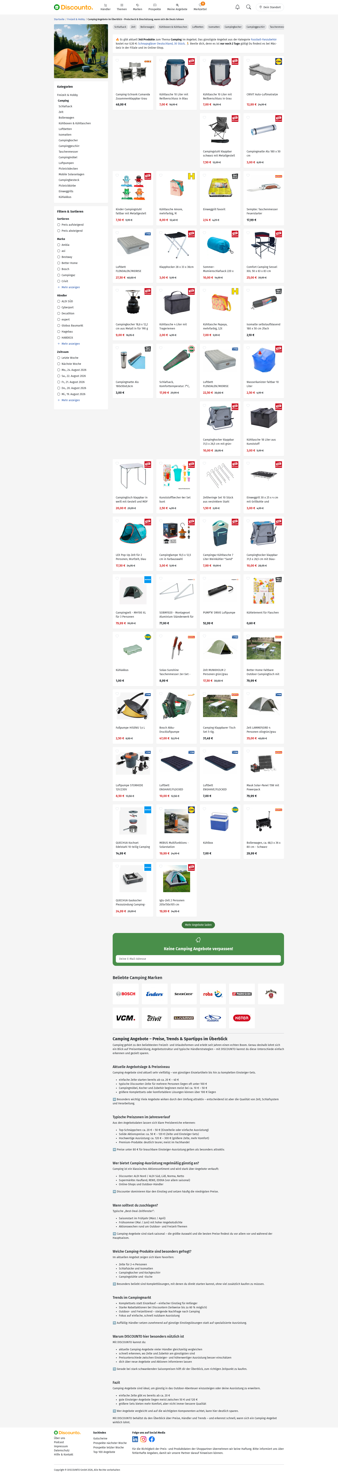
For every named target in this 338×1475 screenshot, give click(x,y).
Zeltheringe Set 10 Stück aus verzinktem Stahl (218, 499)
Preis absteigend (72, 231)
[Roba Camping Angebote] (213, 994)
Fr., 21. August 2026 (72, 382)
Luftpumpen (66, 163)
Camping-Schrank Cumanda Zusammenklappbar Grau (133, 96)
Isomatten (65, 134)
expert (65, 319)
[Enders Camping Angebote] (155, 994)
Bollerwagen (66, 117)
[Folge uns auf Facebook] (152, 1439)
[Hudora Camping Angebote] (213, 1018)
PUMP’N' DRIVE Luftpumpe (219, 612)
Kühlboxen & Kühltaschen (75, 123)
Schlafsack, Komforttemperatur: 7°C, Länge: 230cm (174, 384)
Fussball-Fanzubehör (264, 39)
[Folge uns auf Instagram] (143, 1439)
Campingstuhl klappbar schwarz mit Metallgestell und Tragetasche (219, 154)
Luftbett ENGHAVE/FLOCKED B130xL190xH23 (171, 788)
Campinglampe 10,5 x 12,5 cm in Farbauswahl (175, 557)
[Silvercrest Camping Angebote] (184, 994)
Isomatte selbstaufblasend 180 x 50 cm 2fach (263, 326)
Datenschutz (61, 1450)
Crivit (64, 281)
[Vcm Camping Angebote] (126, 1018)
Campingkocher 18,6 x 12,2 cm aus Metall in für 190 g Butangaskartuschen (132, 327)
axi (63, 251)
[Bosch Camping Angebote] (126, 994)
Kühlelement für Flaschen (263, 612)
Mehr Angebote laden (198, 925)
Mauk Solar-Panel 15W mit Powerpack (263, 787)
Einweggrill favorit (214, 209)
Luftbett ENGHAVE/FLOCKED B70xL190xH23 (215, 788)
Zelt (61, 112)
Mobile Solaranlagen (71, 174)
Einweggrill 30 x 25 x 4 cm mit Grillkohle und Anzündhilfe (262, 500)
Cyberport (67, 307)
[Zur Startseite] (75, 7)
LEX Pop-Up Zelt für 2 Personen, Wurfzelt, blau (131, 557)
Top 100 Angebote (104, 1452)
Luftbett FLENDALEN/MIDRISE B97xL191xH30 (215, 384)
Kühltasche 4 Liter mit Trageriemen (173, 326)
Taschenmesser (68, 151)
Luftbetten (65, 129)
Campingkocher (68, 140)
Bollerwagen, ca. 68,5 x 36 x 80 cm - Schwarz (263, 845)
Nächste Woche (71, 364)
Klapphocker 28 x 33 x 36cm (176, 267)
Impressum (61, 1446)
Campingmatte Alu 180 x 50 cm (263, 153)
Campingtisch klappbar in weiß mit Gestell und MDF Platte (132, 500)
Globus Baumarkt (72, 325)
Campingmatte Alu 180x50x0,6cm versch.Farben (127, 384)
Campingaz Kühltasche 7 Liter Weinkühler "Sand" (218, 557)
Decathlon (67, 313)
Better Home (69, 263)
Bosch (65, 269)
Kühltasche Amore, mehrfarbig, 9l (171, 211)
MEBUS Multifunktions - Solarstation (174, 845)
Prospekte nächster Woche (110, 1443)
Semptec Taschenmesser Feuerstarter (262, 211)
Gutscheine (100, 1438)
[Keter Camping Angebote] (242, 1018)
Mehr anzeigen (70, 287)
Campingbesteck (69, 180)
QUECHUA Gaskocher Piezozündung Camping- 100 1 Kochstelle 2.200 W (131, 903)
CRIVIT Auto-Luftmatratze (262, 94)
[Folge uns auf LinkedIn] (135, 1439)
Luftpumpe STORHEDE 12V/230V (129, 787)
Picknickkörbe (67, 185)
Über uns (59, 1438)
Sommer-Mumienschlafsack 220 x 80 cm (218, 269)
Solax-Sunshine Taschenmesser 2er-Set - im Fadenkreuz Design (175, 672)
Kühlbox (208, 842)
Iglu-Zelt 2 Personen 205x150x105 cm (171, 902)
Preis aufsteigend (72, 224)
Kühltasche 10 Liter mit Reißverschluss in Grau (217, 96)
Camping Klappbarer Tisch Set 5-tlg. (219, 729)
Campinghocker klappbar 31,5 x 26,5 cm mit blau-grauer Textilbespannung (262, 557)
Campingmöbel (68, 157)
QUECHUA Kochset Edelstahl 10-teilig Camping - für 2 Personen (133, 845)
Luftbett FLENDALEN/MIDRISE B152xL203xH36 (128, 269)
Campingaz (68, 275)
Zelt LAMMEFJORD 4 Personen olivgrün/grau (261, 729)
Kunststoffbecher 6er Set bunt (175, 499)
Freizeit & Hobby (67, 95)
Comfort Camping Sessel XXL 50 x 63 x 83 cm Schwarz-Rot (262, 269)
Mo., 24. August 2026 (73, 370)
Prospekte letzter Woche (108, 1447)
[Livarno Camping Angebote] (184, 1018)
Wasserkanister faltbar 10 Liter (263, 384)
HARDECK (67, 337)
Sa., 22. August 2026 (73, 376)
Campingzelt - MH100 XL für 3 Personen (131, 614)
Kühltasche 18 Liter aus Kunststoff (261, 441)
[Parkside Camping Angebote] (242, 994)
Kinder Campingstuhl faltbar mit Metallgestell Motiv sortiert (131, 212)
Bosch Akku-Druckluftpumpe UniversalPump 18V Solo (174, 730)
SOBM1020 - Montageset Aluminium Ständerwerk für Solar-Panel (176, 615)
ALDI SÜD (67, 301)
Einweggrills (66, 191)
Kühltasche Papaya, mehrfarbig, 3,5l (215, 326)
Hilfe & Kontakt (63, 1454)
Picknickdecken (68, 168)
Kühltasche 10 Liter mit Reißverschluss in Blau (173, 96)
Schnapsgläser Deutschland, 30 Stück (161, 43)
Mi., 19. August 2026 (73, 394)
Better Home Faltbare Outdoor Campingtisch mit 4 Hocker (263, 672)
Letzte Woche (69, 358)
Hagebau (67, 331)
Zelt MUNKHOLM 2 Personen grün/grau (215, 672)
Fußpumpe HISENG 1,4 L (130, 727)
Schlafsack (65, 106)
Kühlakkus (65, 197)
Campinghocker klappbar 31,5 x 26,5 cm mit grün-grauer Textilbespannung (218, 442)
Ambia (65, 245)
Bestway (66, 257)
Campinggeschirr (69, 146)
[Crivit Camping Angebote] (155, 1018)
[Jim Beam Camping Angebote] (271, 994)
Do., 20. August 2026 (73, 388)
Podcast (59, 1442)
